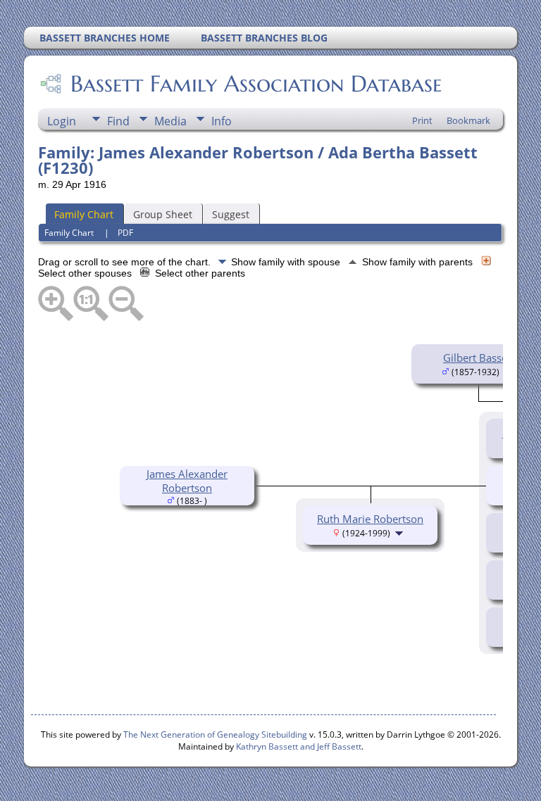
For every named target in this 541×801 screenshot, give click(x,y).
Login (61, 121)
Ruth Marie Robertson (370, 519)
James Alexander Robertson (187, 481)
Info (221, 121)
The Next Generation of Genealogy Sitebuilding (215, 734)
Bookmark (468, 120)
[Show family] (400, 532)
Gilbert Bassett (478, 358)
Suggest (230, 214)
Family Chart (83, 214)
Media (170, 121)
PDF (125, 233)
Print (422, 120)
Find (118, 121)
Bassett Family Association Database (256, 84)
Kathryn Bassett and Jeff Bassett (298, 746)
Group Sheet (162, 214)
